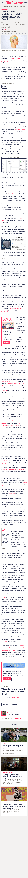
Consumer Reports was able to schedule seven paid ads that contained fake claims (14, 648)
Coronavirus (4, 9)
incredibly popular (20, 129)
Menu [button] (2, 2)
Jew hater (4, 390)
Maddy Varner (17, 718)
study (4, 597)
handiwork (4, 463)
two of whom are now (14, 383)
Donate (25, 2)
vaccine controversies (8, 381)
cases (7, 397)
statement (4, 641)
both (4, 397)
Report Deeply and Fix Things (7, 319)
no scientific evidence (16, 476)
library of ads (11, 194)
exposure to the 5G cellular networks (13, 469)
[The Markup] (14, 2)
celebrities (12, 493)
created (6, 460)
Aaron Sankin (6, 29)
